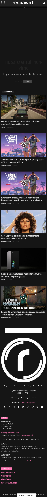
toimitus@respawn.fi (28, 403)
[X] (37, 407)
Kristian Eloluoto (6, 165)
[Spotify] (23, 407)
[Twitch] (33, 407)
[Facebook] (9, 407)
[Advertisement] (23, 31)
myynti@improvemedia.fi (10, 433)
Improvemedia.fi (27, 435)
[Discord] (5, 407)
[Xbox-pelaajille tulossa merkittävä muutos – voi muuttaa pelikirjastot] (23, 260)
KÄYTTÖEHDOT (6, 480)
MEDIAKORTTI (6, 476)
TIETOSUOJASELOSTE (9, 483)
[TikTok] (28, 407)
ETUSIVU (27, 81)
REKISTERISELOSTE (8, 472)
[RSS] (19, 407)
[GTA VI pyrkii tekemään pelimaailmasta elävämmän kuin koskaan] (23, 221)
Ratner (3, 127)
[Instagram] (14, 407)
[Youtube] (42, 407)
